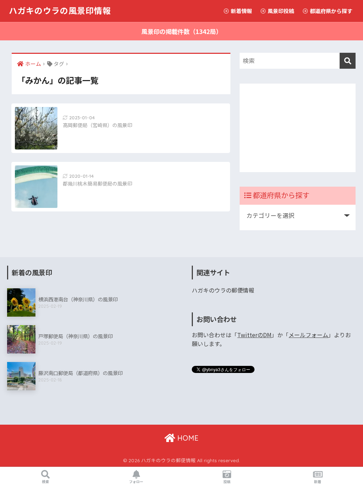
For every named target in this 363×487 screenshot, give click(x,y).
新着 (317, 481)
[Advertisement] (298, 128)
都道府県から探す (330, 11)
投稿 (226, 481)
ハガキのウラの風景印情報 (60, 11)
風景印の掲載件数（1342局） (181, 31)
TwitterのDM (254, 335)
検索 (45, 481)
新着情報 (241, 11)
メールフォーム (308, 335)
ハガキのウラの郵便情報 (223, 290)
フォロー (136, 481)
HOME (187, 438)
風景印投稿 (280, 11)
